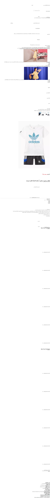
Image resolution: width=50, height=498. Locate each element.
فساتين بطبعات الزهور (42, 66)
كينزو (45, 483)
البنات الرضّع (47, 65)
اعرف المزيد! (31, 197)
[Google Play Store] (42, 494)
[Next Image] (45, 171)
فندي (26, 47)
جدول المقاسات (48, 199)
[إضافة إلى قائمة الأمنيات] (42, 207)
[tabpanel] (25, 213)
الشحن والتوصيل (48, 493)
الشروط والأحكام (48, 491)
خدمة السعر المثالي (34, 491)
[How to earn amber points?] (45, 190)
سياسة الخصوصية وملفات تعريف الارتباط (41, 491)
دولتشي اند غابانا (32, 47)
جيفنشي (25, 47)
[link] (48, 34)
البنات (49, 65)
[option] (25, 200)
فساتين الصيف (38, 66)
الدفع (43, 486)
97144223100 (41, 496)
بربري (37, 47)
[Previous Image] (45, 118)
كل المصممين (48, 47)
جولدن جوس (23, 47)
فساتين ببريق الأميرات (47, 66)
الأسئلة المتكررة (45, 486)
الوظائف (47, 488)
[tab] (48, 113)
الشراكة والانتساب (44, 488)
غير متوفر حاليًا (48, 209)
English (32, 5)
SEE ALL (49, 228)
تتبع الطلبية (41, 486)
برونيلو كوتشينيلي (40, 47)
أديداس (49, 174)
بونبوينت (45, 47)
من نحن (49, 488)
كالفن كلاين (36, 47)
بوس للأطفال (43, 47)
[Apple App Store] (47, 494)
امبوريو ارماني (28, 47)
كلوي (34, 47)
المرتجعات (45, 493)
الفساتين (49, 79)
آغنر (46, 47)
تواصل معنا (48, 486)
